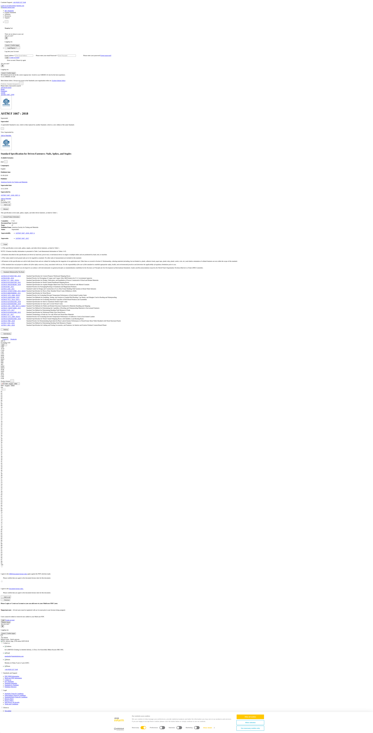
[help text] (2, 128)
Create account (9, 620)
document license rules (16, 588)
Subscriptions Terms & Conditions (15, 695)
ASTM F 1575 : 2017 (7, 310)
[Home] (8, 7)
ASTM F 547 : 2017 (7, 314)
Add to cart (7, 205)
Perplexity (13, 339)
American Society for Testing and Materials (14, 182)
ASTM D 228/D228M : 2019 (10, 297)
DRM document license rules (18, 574)
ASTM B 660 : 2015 (7, 287)
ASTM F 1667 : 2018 (7, 94)
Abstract (5, 209)
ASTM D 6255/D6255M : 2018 (11, 301)
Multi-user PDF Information (13, 678)
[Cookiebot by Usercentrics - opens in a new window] (119, 729)
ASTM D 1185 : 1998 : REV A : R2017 (13, 306)
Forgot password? (105, 55)
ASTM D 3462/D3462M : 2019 (11, 284)
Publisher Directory (11, 687)
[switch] (162, 727)
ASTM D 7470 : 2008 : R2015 (10, 295)
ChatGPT (5, 339)
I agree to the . (12, 588)
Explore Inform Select (58, 80)
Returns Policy (9, 699)
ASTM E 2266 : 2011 (7, 289)
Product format (5, 381)
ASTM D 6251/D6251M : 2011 (11, 282)
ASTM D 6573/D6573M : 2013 (11, 276)
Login (6, 57)
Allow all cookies (250, 717)
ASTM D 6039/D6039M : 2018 (11, 304)
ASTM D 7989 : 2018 (8, 321)
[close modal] (6, 38)
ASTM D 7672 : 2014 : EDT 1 (10, 299)
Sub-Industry (7, 334)
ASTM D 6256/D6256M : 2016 (11, 319)
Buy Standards (9, 11)
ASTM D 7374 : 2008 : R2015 (10, 316)
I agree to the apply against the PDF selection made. (26, 574)
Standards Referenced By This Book (13, 272)
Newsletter (8, 711)
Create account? (14, 57)
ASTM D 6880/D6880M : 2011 (11, 293)
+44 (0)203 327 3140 (19, 2)
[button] (4, 345)
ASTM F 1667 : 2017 (22, 238)
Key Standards (9, 681)
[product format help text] (12, 380)
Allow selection (250, 722)
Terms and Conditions (11, 704)
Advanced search (6, 87)
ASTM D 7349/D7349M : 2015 (11, 308)
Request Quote (6, 622)
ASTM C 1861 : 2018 (8, 325)
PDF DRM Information (12, 676)
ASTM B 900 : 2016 (7, 278)
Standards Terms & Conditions (14, 693)
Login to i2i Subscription (8, 6)
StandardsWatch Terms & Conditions (16, 697)
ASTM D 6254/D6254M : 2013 (11, 312)
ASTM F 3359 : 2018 (7, 323)
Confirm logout (15, 45)
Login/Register (11, 48)
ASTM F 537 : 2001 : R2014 (10, 280)
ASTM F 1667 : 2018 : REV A (10, 195)
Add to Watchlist (6, 135)
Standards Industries (11, 683)
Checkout (6, 600)
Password (75, 55)
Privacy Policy (9, 700)
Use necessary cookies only (250, 728)
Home (3, 89)
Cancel (7, 45)
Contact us (8, 680)
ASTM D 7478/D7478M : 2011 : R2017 (13, 291)
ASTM (3, 93)
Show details (207, 728)
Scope (5, 244)
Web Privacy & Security (12, 702)
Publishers (4, 91)
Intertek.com (20, 6)
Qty (2, 387)
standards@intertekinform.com (14, 656)
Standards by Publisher (12, 685)
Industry (5, 329)
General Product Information (11, 217)
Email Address (27, 55)
